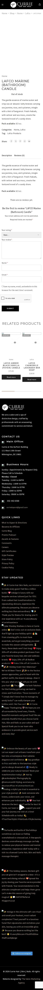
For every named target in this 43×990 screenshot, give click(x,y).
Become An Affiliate (11, 526)
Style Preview (8, 555)
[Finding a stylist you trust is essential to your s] (21, 807)
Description (7, 155)
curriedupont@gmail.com (17, 507)
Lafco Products (14, 133)
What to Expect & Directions (14, 522)
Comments (7, 543)
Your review (7, 239)
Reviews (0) (19, 155)
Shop (12, 13)
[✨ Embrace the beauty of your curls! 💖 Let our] (21, 766)
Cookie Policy (8, 567)
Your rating (7, 230)
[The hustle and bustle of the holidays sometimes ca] (21, 848)
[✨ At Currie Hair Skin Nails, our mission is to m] (21, 603)
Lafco (27, 13)
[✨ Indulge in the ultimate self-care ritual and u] (21, 930)
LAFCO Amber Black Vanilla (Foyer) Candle (11, 365)
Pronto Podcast (9, 535)
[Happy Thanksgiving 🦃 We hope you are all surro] (21, 726)
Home (4, 13)
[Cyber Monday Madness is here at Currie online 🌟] (21, 644)
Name (5, 263)
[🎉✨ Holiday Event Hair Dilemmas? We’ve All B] (21, 685)
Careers (5, 547)
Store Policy (7, 559)
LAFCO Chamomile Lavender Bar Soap (32, 366)
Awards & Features (10, 539)
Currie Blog (7, 530)
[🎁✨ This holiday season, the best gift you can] (21, 889)
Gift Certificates (9, 551)
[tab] (7, 155)
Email (5, 275)
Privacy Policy (8, 563)
